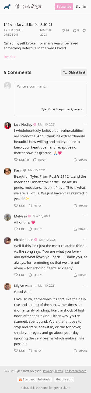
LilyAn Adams (25, 285)
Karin (18, 170)
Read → (10, 56)
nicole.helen (23, 239)
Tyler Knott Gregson (14, 32)
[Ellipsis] (85, 124)
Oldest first (77, 72)
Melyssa (20, 216)
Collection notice (75, 371)
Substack (26, 388)
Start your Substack (36, 379)
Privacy (47, 371)
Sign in (81, 6)
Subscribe (64, 6)
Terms (59, 371)
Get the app (64, 379)
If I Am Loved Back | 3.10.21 (28, 24)
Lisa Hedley (23, 124)
